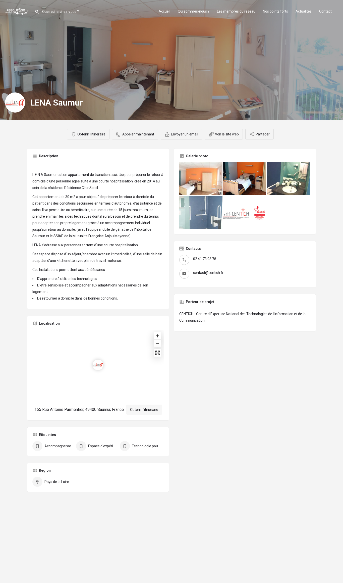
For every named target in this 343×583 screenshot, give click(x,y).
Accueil (164, 11)
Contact (325, 11)
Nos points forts (275, 11)
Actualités (304, 11)
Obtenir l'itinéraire (144, 410)
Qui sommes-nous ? (193, 11)
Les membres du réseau (236, 11)
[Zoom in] (157, 335)
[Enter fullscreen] (157, 353)
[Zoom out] (157, 343)
